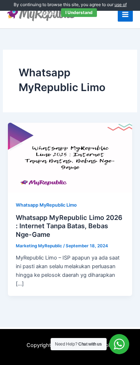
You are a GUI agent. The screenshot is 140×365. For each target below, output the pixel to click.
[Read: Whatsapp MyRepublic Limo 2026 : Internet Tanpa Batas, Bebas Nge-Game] (70, 157)
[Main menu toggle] (125, 14)
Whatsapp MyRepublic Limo (46, 205)
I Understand (79, 12)
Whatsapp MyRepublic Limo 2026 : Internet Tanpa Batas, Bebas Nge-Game (69, 225)
